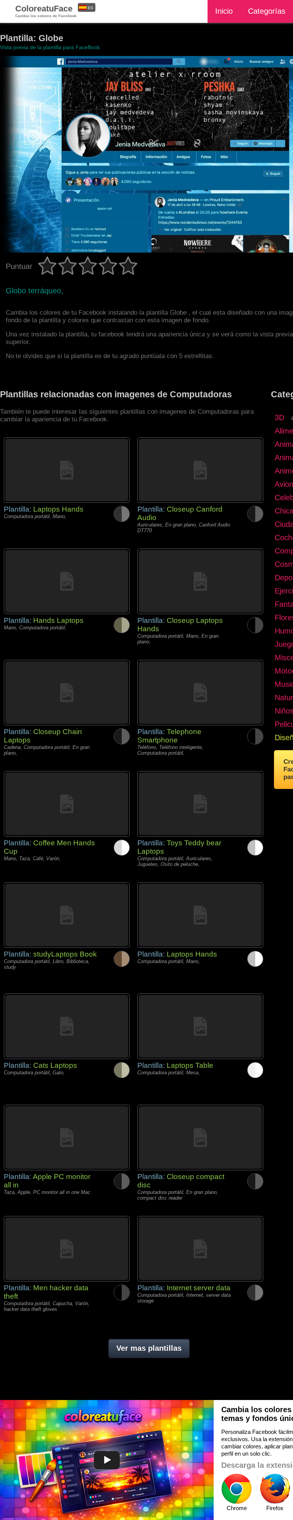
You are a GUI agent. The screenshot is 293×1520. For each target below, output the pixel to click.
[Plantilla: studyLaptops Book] (67, 915)
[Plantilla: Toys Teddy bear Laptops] (200, 804)
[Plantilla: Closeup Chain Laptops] (67, 692)
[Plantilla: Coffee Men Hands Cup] (67, 804)
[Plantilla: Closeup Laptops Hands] (200, 581)
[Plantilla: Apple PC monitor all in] (67, 1137)
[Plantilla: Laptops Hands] (67, 470)
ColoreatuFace (46, 11)
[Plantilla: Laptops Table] (200, 1026)
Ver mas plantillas (149, 1348)
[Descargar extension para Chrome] (236, 1489)
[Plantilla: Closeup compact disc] (200, 1137)
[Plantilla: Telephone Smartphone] (200, 692)
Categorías (266, 11)
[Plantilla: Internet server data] (200, 1249)
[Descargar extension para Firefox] (274, 1489)
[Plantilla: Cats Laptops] (67, 1026)
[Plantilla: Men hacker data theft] (67, 1249)
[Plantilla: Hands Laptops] (67, 581)
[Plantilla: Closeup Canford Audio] (200, 470)
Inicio (224, 11)
